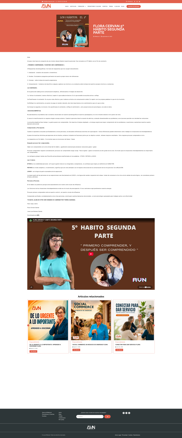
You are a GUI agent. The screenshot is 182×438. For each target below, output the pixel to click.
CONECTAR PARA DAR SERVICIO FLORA (127, 344)
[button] (28, 325)
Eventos (105, 6)
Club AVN (117, 6)
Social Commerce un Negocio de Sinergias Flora (90, 344)
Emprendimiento (34, 342)
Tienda (111, 6)
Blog (122, 6)
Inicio (66, 6)
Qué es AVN (73, 6)
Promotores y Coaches (94, 6)
